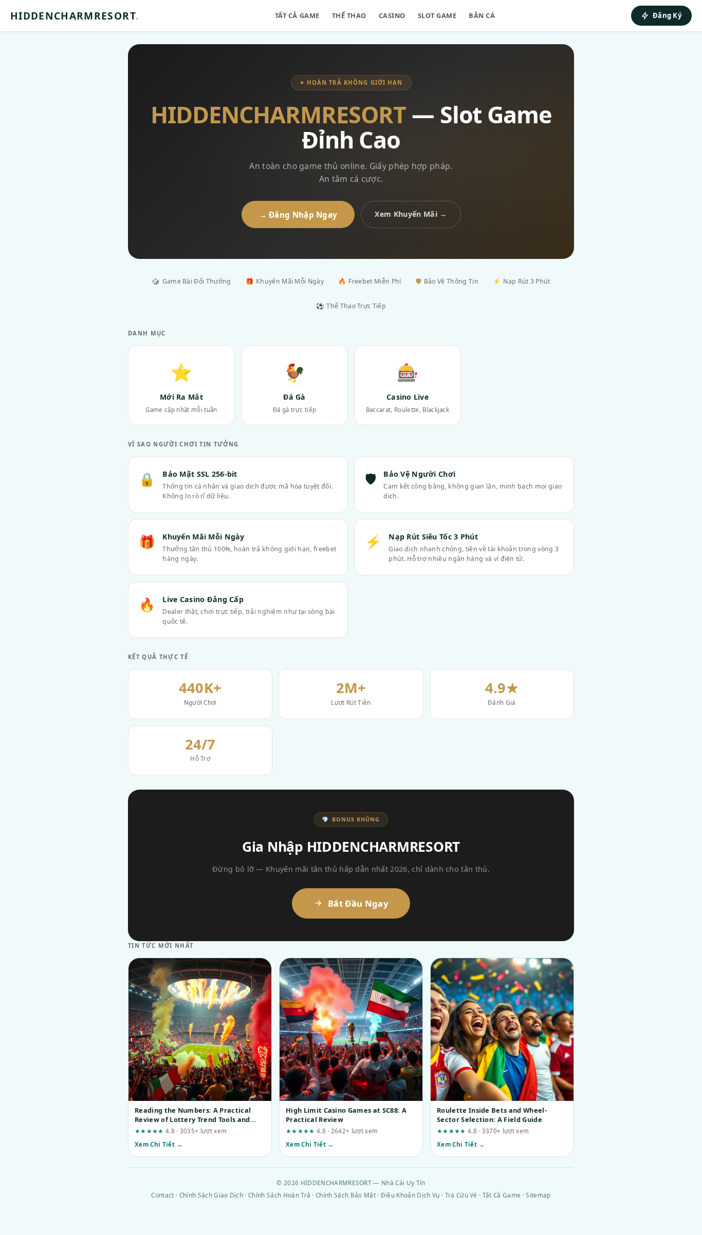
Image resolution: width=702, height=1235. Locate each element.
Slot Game (437, 15)
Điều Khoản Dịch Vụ (410, 1195)
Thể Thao (349, 15)
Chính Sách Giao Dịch (211, 1195)
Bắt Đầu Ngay (358, 903)
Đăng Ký (667, 15)
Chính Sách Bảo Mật (346, 1195)
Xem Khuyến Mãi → (411, 214)
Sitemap (538, 1195)
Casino (392, 15)
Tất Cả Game (297, 15)
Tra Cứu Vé (461, 1195)
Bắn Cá (482, 15)
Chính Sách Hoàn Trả (279, 1195)
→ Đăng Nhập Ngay (298, 215)
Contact (162, 1195)
